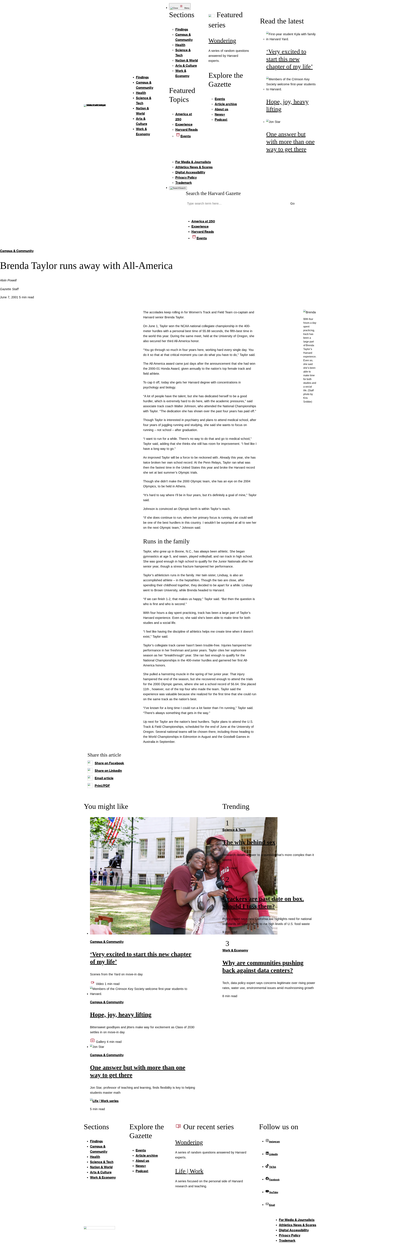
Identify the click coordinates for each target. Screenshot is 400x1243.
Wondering (222, 40)
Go (292, 203)
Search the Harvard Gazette (213, 193)
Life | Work (189, 1171)
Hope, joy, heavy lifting (120, 1014)
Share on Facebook (109, 763)
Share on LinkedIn (108, 770)
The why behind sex (248, 842)
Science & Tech (234, 830)
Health (227, 886)
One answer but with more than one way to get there (290, 142)
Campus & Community (17, 251)
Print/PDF (102, 785)
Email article (104, 778)
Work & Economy (235, 950)
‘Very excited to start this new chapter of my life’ (289, 59)
